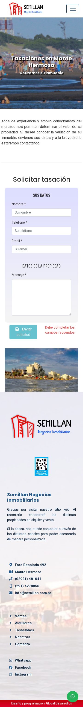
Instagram (23, 674)
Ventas (21, 616)
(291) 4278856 (26, 586)
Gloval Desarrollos (59, 703)
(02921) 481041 (27, 579)
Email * (17, 241)
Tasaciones (24, 630)
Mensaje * (19, 275)
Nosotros (22, 637)
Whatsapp (22, 660)
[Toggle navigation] (72, 8)
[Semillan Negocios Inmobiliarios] (41, 426)
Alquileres (23, 623)
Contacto (22, 644)
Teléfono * (19, 222)
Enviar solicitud (24, 332)
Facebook (22, 667)
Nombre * (19, 204)
